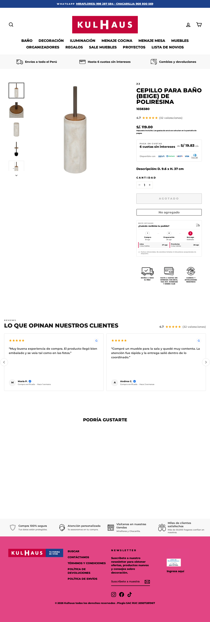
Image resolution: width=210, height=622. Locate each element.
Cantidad (146, 177)
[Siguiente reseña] (206, 362)
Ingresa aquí (175, 571)
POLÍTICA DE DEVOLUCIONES (79, 571)
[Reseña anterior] (4, 362)
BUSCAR (73, 551)
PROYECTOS (134, 47)
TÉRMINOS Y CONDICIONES (87, 563)
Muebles (180, 41)
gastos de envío (164, 130)
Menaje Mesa (151, 41)
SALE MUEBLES (103, 47)
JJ (138, 83)
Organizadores (42, 47)
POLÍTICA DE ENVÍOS (82, 578)
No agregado (169, 212)
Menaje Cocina (117, 41)
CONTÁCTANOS (78, 557)
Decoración (51, 41)
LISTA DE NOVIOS (168, 47)
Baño (26, 41)
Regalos (74, 47)
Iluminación (82, 41)
